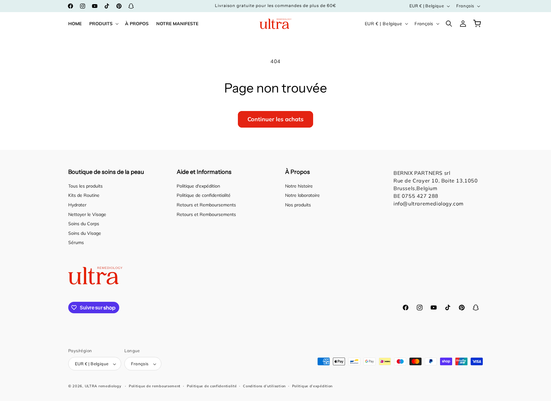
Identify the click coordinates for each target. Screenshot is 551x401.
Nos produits (298, 205)
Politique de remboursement (154, 386)
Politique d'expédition (198, 186)
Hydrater (77, 205)
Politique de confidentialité (204, 195)
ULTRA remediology (103, 386)
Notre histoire (299, 186)
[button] (103, 23)
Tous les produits (85, 186)
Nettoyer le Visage (87, 214)
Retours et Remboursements (206, 205)
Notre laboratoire (302, 195)
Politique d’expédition (312, 386)
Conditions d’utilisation (264, 386)
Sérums (76, 243)
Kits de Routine (83, 195)
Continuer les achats (275, 119)
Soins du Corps (83, 223)
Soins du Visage (84, 233)
